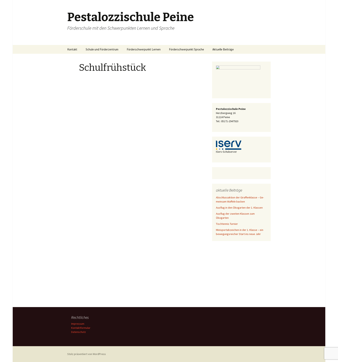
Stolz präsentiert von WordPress (86, 354)
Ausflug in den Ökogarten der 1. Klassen (239, 207)
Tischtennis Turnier (227, 224)
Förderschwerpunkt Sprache (186, 49)
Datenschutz (78, 332)
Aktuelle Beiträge (223, 49)
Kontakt (72, 49)
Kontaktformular (80, 328)
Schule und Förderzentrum (102, 49)
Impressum (77, 323)
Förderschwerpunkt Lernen (144, 49)
